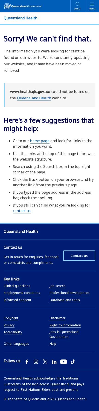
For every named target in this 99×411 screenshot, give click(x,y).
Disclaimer (57, 318)
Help (53, 343)
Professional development (70, 292)
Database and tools (65, 300)
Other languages (16, 343)
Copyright (11, 318)
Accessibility (13, 332)
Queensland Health (34, 98)
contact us (22, 210)
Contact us (79, 255)
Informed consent (17, 300)
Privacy (9, 325)
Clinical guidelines (17, 286)
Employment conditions (22, 292)
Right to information (65, 325)
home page (39, 140)
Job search (57, 286)
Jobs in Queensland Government (64, 334)
